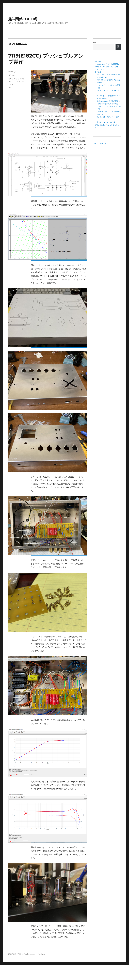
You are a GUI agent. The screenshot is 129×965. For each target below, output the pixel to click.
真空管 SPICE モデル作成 (106, 122)
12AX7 (10, 79)
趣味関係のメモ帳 (22, 19)
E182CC (21, 79)
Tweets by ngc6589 (99, 143)
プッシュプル (13, 81)
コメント (11, 88)
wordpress (98, 61)
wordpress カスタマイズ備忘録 (108, 64)
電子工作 (11, 75)
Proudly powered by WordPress (34, 954)
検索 (94, 42)
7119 (15, 79)
